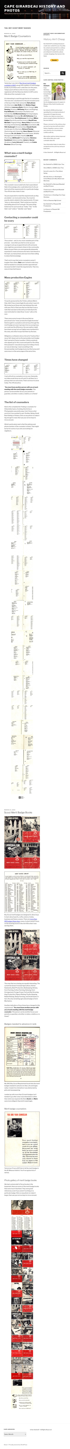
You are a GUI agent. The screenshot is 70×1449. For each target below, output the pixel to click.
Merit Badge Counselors (17, 36)
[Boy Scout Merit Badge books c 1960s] (22, 955)
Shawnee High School (54, 200)
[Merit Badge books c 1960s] (22, 1222)
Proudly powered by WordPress (18, 1444)
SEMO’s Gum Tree (59, 164)
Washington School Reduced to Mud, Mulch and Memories (54, 178)
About (5, 1444)
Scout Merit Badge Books (18, 812)
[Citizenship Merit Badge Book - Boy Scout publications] (22, 1207)
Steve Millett (47, 168)
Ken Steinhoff (47, 164)
